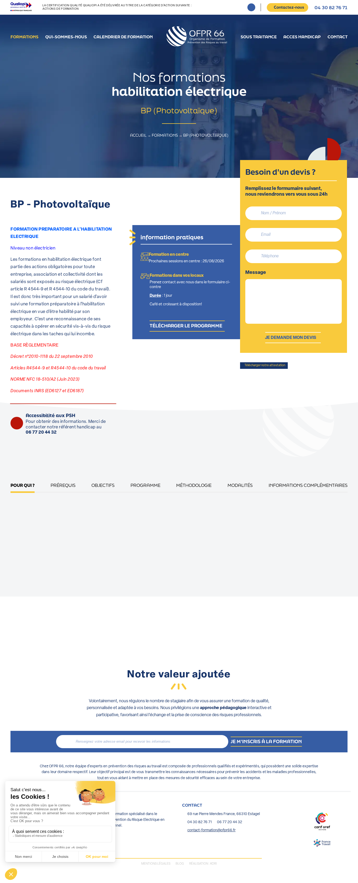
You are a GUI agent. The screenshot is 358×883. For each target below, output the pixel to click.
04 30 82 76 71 (331, 7)
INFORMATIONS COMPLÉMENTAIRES (308, 485)
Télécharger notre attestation (264, 365)
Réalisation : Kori (203, 863)
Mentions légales (155, 863)
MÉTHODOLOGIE (193, 485)
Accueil (196, 36)
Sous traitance (259, 36)
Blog (180, 863)
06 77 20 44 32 (41, 432)
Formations (24, 36)
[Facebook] (251, 7)
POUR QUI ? (22, 485)
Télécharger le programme (186, 325)
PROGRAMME (145, 485)
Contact (338, 36)
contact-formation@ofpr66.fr (211, 830)
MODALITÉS (240, 485)
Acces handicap (302, 36)
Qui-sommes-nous (66, 36)
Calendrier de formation (123, 36)
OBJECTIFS (103, 485)
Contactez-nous (289, 7)
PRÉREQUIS (63, 485)
